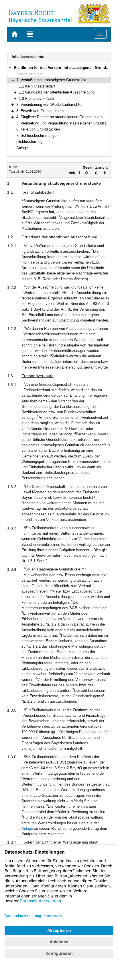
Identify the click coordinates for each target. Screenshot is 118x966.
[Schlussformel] (29, 141)
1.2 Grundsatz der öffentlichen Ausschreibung (57, 92)
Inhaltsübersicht (29, 74)
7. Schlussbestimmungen (37, 135)
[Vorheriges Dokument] (96, 172)
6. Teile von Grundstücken (38, 129)
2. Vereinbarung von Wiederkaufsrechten (49, 104)
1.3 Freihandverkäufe (36, 98)
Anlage (22, 148)
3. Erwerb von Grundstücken (40, 111)
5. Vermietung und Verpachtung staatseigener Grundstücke (65, 123)
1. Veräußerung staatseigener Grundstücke (51, 80)
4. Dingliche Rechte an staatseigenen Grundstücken (59, 117)
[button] (10, 67)
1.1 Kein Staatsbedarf (37, 86)
